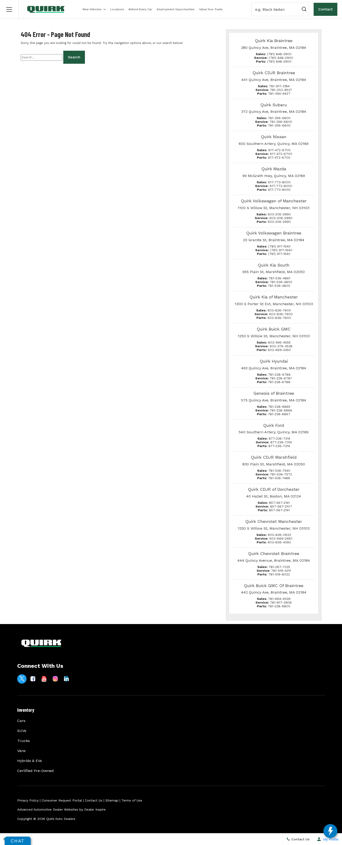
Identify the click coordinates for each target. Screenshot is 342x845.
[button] (9, 9)
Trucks (23, 740)
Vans (21, 750)
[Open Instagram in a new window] (55, 678)
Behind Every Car (140, 9)
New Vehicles (92, 9)
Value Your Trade (210, 9)
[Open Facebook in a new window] (33, 678)
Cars (21, 720)
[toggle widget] (330, 831)
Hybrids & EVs (29, 760)
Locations (117, 9)
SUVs (21, 730)
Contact (325, 9)
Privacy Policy (28, 800)
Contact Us (93, 800)
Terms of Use (131, 800)
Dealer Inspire (95, 809)
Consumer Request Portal (62, 800)
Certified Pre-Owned (35, 770)
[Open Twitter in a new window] (22, 679)
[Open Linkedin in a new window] (66, 678)
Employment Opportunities (175, 9)
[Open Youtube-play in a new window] (44, 678)
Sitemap (111, 800)
